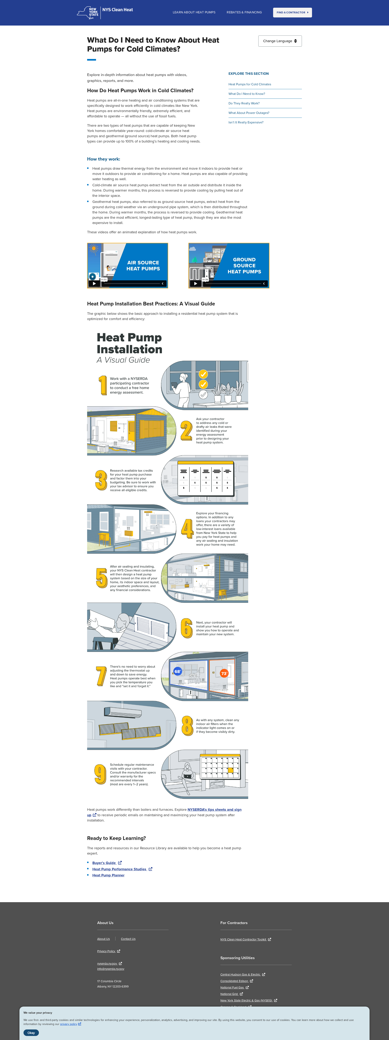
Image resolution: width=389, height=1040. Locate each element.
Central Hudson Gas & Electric (240, 974)
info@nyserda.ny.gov (110, 969)
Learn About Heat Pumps (194, 12)
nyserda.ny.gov (107, 963)
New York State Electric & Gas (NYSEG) (246, 1000)
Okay (31, 1032)
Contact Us (128, 939)
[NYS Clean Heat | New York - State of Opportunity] (105, 12)
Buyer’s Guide (104, 862)
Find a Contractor (291, 12)
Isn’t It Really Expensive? (246, 122)
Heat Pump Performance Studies (119, 869)
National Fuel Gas (232, 987)
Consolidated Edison (234, 981)
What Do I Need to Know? (247, 93)
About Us (103, 939)
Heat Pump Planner (108, 875)
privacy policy (68, 1024)
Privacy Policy (106, 951)
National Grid (229, 994)
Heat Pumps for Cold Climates (250, 84)
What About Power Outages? (249, 112)
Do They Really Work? (244, 103)
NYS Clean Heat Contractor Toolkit (243, 939)
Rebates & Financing (245, 12)
